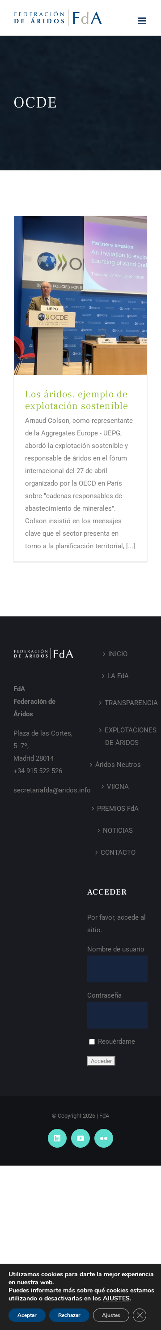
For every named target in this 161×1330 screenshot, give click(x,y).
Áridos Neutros (118, 765)
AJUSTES (116, 1299)
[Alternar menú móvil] (143, 21)
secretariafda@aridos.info (52, 790)
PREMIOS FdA (118, 809)
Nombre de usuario (115, 949)
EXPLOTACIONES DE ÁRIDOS (122, 736)
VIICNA (118, 787)
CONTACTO (118, 852)
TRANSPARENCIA (122, 703)
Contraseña (104, 995)
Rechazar (69, 1315)
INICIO (117, 654)
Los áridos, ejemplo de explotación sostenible (76, 400)
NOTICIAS (118, 830)
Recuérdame (115, 1041)
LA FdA (118, 676)
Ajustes (111, 1315)
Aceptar (27, 1315)
